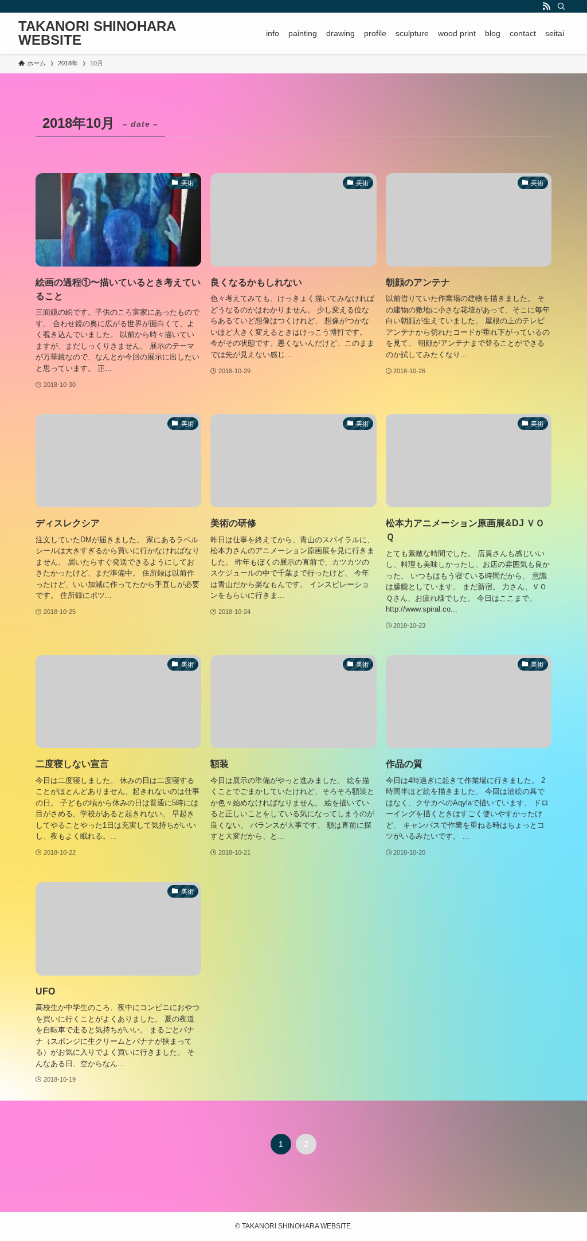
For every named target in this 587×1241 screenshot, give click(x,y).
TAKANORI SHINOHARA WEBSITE (96, 33)
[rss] (546, 6)
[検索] (561, 6)
